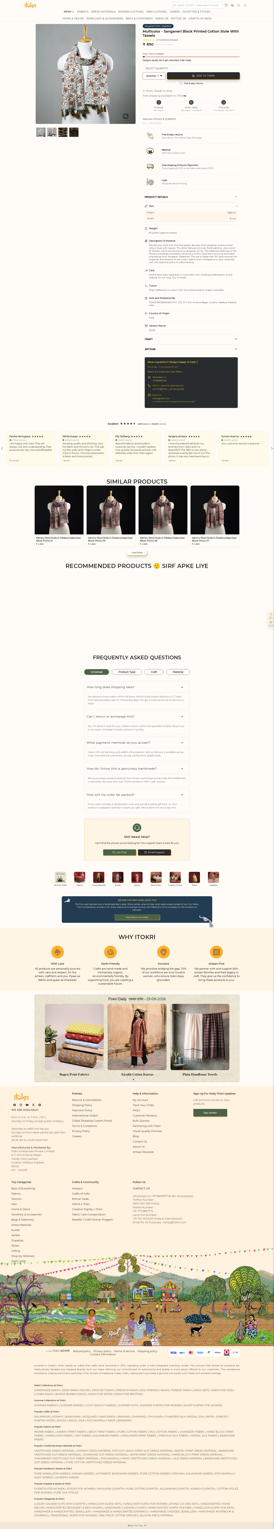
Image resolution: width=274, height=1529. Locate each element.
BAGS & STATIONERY (139, 18)
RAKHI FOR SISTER (100, 1394)
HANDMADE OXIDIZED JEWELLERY (173, 1511)
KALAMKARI (42, 1416)
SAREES (175, 11)
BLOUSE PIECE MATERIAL (157, 1515)
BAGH (73, 1420)
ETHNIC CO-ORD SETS (183, 1503)
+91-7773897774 (159, 389)
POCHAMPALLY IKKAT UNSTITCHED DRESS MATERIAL (136, 1458)
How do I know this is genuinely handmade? (122, 768)
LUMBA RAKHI (43, 1394)
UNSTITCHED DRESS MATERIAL (54, 1450)
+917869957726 (159, 381)
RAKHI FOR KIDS (222, 1390)
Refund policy (82, 1351)
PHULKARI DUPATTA (110, 1488)
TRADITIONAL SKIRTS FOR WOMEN (74, 1515)
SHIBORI (221, 1416)
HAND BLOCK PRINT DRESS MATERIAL (197, 1454)
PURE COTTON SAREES (155, 1473)
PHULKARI (155, 1416)
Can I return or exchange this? (111, 716)
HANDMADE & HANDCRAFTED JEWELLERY (62, 1511)
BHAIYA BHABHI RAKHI (70, 1394)
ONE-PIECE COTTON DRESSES (118, 1515)
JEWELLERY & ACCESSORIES (104, 18)
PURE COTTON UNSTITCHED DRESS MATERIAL (96, 1462)
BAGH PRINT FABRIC (102, 1431)
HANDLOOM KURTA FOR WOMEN (145, 1503)
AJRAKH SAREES (83, 1473)
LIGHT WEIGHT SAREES (100, 1405)
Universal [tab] (97, 672)
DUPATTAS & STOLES (196, 11)
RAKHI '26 (162, 18)
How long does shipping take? (111, 687)
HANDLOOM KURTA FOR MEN (213, 1507)
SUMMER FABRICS (46, 1405)
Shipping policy (147, 1351)
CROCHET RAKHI (103, 1390)
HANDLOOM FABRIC (59, 1435)
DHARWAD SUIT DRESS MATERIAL (105, 1454)
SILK (82, 1420)
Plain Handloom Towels (200, 1074)
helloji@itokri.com (161, 398)
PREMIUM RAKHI (127, 1390)
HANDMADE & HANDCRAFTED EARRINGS (120, 1511)
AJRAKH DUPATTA (202, 1488)
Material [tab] (178, 672)
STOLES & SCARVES (164, 119)
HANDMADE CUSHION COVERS (125, 1507)
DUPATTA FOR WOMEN (49, 1488)
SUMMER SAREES (71, 1405)
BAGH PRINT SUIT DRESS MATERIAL (149, 1450)
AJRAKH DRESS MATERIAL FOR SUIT (100, 1450)
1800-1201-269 (141, 1203)
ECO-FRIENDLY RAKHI (154, 1390)
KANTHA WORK (44, 1420)
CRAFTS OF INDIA (200, 18)
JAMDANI (123, 1416)
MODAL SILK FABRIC (204, 1435)
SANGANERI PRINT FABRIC (139, 1435)
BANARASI (124, 1420)
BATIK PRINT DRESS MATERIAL (150, 1454)
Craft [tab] (154, 672)
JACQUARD (89, 1416)
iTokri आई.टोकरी (61, 1350)
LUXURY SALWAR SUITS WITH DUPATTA (60, 1503)
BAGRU (62, 1420)
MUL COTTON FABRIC (163, 1431)
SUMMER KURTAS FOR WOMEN (161, 1405)
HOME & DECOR (73, 18)
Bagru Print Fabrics (74, 1074)
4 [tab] (140, 1079)
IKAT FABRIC (83, 1435)
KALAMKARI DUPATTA (174, 1488)
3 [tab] (138, 1079)
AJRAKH (57, 1416)
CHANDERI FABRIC (192, 1431)
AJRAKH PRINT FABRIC (71, 1431)
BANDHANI (72, 1416)
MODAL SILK (195, 1416)
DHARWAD (139, 1416)
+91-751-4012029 (176, 389)
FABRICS (82, 11)
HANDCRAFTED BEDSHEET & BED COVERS (74, 1507)
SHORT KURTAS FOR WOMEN (203, 1405)
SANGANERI (107, 1416)
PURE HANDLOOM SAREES (52, 1473)
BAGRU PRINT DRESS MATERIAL (196, 1450)
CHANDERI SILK (175, 1416)
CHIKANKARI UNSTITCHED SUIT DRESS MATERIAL (66, 1458)
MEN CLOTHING (156, 11)
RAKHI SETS (201, 1390)
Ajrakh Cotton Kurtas (137, 1074)
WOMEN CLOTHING (131, 11)
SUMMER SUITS (128, 1405)
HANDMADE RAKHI (47, 1390)
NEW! (67, 11)
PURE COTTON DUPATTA (142, 1488)
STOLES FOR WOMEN (81, 1488)
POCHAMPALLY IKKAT (101, 1420)
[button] (245, 5)
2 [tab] (135, 1079)
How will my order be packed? (111, 794)
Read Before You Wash (137, 917)
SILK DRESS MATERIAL (188, 1458)
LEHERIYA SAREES (67, 1477)
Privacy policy (102, 1351)
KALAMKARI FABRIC (106, 1435)
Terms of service (124, 1351)
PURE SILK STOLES (66, 1492)
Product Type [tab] (126, 672)
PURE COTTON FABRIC (132, 1431)
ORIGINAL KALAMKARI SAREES (192, 1473)
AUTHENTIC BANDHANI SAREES (117, 1473)
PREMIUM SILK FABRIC (174, 1435)
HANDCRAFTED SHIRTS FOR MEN (170, 1507)
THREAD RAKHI (181, 1390)
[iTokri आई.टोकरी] (30, 5)
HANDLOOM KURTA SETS (104, 1503)
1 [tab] (133, 1079)
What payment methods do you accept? (119, 742)
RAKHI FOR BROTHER (128, 1394)
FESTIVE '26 (178, 18)
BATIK (210, 1416)
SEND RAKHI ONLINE (76, 1390)
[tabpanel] (74, 1040)
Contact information (103, 1354)
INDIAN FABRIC (44, 1431)
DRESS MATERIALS (103, 11)
